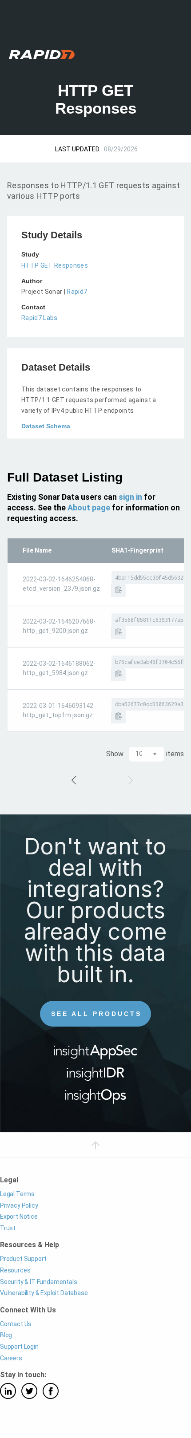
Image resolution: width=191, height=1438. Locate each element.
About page (89, 507)
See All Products (96, 1013)
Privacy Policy (19, 1205)
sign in (130, 497)
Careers (11, 1358)
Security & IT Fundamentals (38, 1281)
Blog (6, 1335)
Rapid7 (77, 291)
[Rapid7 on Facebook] (51, 1391)
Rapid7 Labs (39, 317)
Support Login (19, 1346)
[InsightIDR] (96, 1077)
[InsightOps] (96, 1099)
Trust (8, 1228)
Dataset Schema (45, 426)
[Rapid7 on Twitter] (29, 1391)
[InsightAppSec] (96, 1055)
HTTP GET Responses (54, 265)
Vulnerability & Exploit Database (44, 1292)
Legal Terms (17, 1193)
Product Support (23, 1258)
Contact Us (16, 1323)
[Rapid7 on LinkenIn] (8, 1391)
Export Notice (19, 1216)
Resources (15, 1270)
